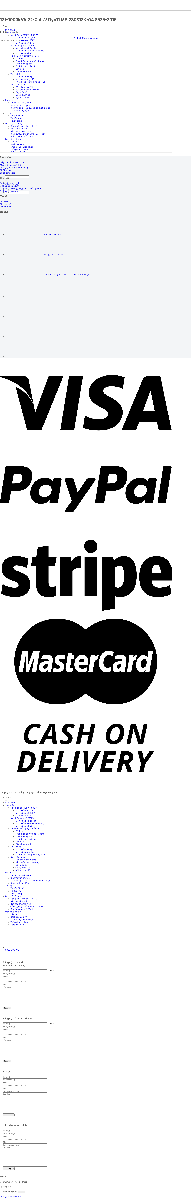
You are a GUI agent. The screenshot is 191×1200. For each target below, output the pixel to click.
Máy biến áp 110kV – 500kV (24, 35)
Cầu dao (20, 841)
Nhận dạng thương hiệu (21, 919)
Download (93, 38)
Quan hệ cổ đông (13, 896)
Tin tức (8, 885)
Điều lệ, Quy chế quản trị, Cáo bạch (27, 906)
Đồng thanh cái (23, 867)
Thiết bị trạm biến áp (26, 839)
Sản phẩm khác (17, 857)
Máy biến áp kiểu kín (26, 820)
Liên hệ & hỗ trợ (13, 911)
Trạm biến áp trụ (24, 836)
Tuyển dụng (16, 893)
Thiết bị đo (15, 846)
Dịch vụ (9, 872)
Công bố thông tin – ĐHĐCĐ (24, 898)
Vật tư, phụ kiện (23, 870)
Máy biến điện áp (24, 849)
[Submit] (6, 180)
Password (5, 1186)
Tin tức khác (16, 891)
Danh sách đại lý (18, 917)
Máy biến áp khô (24, 826)
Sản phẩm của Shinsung (27, 862)
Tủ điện (19, 831)
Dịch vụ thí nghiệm (19, 883)
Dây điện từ (21, 865)
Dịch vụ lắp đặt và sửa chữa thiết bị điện (30, 880)
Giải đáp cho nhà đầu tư (22, 909)
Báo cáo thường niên (20, 904)
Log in (21, 1192)
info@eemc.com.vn (53, 254)
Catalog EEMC (17, 924)
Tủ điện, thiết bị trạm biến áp (24, 828)
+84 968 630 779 (53, 234)
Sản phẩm (10, 805)
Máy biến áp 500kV (25, 37)
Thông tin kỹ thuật (19, 922)
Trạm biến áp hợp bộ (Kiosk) (30, 833)
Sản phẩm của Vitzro (26, 859)
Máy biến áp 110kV (25, 815)
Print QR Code (80, 38)
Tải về (24, 40)
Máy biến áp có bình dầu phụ (30, 823)
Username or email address (14, 1182)
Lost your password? (10, 1196)
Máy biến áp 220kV (25, 813)
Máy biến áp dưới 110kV (22, 818)
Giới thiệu (10, 30)
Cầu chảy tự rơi (23, 844)
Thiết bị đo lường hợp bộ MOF (30, 854)
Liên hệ (13, 914)
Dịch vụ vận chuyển (20, 878)
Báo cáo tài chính (18, 901)
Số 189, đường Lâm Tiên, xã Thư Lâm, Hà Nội (66, 274)
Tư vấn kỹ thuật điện (20, 875)
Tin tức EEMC (17, 888)
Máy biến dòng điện (25, 852)
